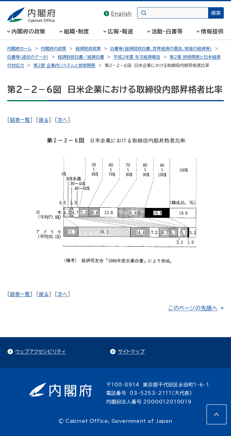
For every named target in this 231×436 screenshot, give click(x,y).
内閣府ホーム (19, 49)
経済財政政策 (88, 49)
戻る (44, 119)
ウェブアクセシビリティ (40, 351)
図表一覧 (20, 119)
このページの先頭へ (193, 308)
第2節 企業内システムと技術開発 (64, 65)
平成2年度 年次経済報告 (136, 57)
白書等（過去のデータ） (27, 57)
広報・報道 (121, 31)
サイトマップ (131, 351)
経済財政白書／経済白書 (81, 57)
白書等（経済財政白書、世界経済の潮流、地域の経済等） (161, 49)
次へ (62, 119)
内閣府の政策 (28, 31)
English (121, 13)
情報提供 (212, 31)
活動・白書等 (167, 31)
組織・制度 (77, 31)
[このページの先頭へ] (216, 414)
